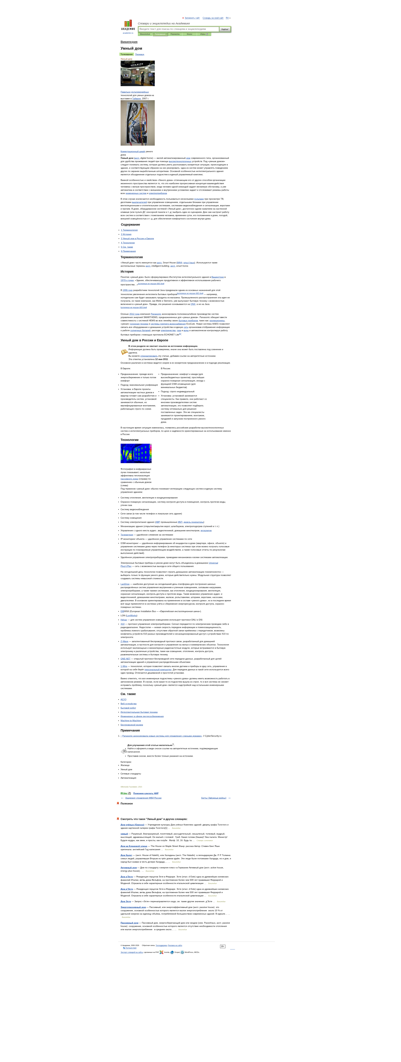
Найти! (224, 29)
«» (162, 736)
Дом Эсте (126, 901)
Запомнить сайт (192, 18)
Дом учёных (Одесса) (132, 824)
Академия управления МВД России (143, 798)
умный (124, 833)
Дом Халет (126, 855)
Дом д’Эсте (127, 889)
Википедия (145, 34)
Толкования (160, 34)
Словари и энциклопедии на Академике (164, 23)
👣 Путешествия (129, 948)
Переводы (175, 34)
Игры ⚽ (204, 34)
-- (131, 720)
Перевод (139, 54)
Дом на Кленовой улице (134, 846)
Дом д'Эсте (127, 876)
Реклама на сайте (175, 945)
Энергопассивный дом (133, 907)
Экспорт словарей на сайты (132, 952)
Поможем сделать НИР (146, 793)
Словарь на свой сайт (213, 18)
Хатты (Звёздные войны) (213, 798)
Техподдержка (161, 945)
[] (151, 284)
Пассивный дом (129, 923)
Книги (189, 34)
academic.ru (128, 33)
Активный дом (129, 867)
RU (227, 18)
